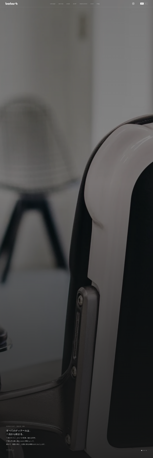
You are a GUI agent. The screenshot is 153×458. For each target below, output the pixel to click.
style (68, 3)
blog (98, 3)
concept (52, 3)
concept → (10, 449)
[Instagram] (133, 3)
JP (142, 3)
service (61, 3)
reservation (83, 3)
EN (146, 3)
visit (92, 3)
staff (74, 3)
